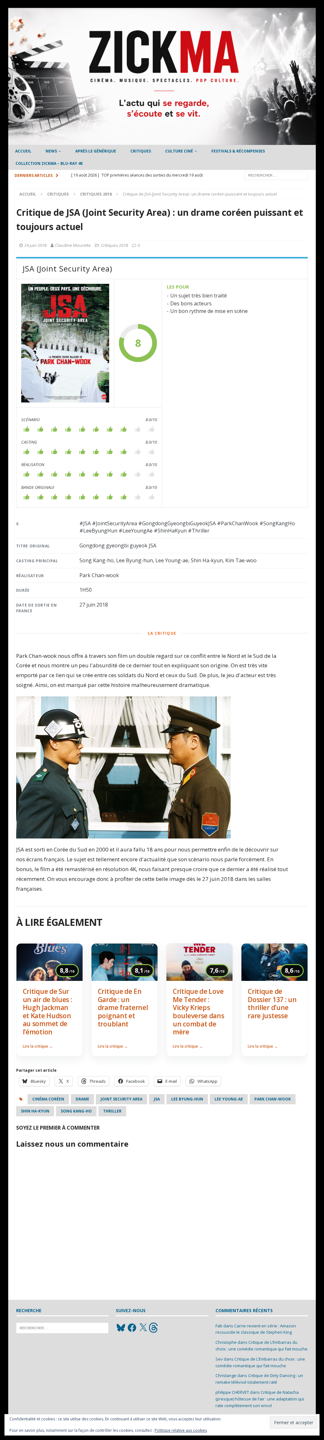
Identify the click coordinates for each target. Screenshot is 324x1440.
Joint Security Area (121, 1099)
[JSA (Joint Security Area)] (65, 343)
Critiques (140, 151)
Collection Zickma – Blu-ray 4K (49, 163)
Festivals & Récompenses (238, 151)
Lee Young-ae (229, 1099)
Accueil (23, 151)
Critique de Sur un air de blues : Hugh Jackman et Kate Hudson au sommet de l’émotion (47, 1011)
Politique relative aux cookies (181, 1430)
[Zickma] (162, 141)
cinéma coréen (48, 1099)
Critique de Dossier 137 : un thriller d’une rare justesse (272, 1003)
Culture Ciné (179, 151)
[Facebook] (132, 1328)
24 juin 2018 (35, 245)
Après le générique (95, 151)
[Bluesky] (121, 1328)
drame (82, 1099)
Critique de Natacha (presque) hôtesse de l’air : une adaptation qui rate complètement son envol (259, 1398)
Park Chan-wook (272, 1099)
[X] (143, 1328)
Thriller (112, 1111)
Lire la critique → (38, 1046)
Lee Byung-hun (187, 1099)
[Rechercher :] (276, 175)
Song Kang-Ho (76, 1111)
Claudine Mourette (73, 245)
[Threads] (154, 1328)
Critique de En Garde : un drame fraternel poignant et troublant (123, 1007)
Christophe (226, 1342)
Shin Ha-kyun (35, 1111)
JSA (157, 1099)
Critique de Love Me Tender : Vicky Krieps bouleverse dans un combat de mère (198, 1011)
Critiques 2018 (114, 245)
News (51, 151)
